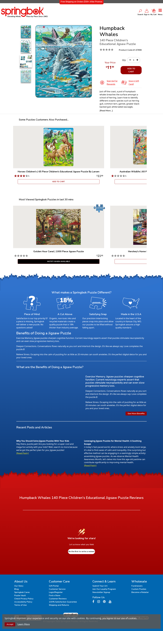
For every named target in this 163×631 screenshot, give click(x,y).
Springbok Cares (22, 592)
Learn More (24, 624)
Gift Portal (54, 585)
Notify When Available (58, 261)
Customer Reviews (58, 598)
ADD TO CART (131, 70)
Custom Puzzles (138, 589)
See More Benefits (136, 413)
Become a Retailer (140, 592)
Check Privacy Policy (23, 598)
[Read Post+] (22, 453)
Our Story (18, 585)
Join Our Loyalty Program (104, 589)
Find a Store (54, 595)
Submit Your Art (99, 585)
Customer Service (57, 589)
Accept (10, 624)
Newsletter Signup (101, 592)
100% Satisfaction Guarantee (63, 601)
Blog (16, 589)
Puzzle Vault (20, 595)
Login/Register (56, 592)
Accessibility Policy (23, 601)
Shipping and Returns (59, 605)
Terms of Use (20, 605)
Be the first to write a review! (81, 551)
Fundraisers (136, 585)
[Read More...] (106, 110)
